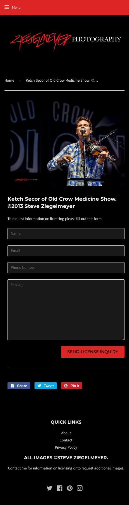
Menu (16, 7)
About (66, 432)
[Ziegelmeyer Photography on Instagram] (80, 489)
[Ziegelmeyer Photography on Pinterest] (70, 489)
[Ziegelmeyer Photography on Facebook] (59, 489)
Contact (66, 440)
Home (9, 80)
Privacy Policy (66, 447)
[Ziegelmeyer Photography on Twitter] (49, 489)
